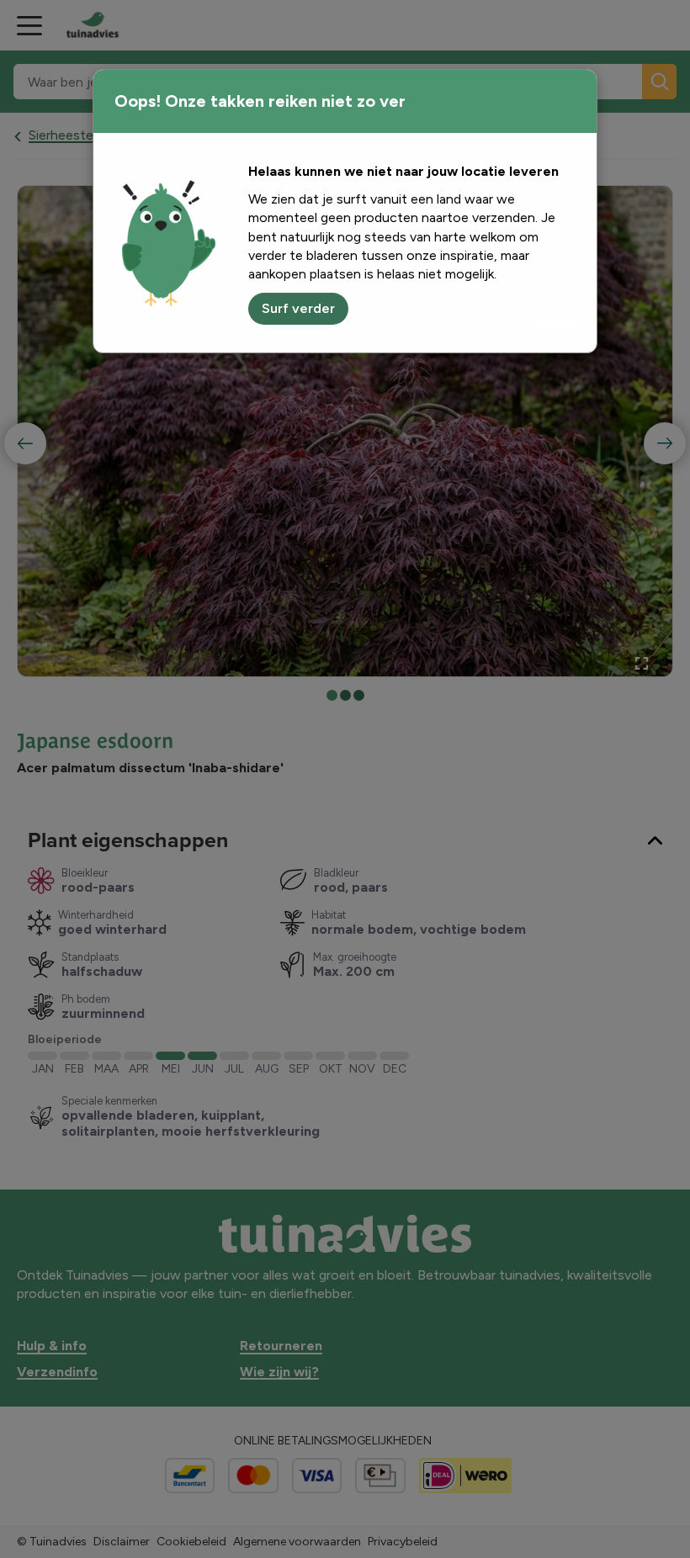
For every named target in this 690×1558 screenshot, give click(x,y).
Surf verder (298, 308)
